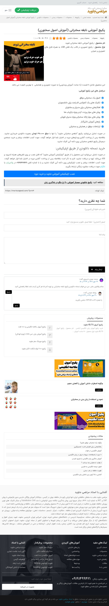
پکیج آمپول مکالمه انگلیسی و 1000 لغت (32, 326)
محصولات (69, 17)
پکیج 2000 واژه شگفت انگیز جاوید (34, 348)
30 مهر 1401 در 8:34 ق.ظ (87, 295)
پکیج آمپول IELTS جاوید (93, 324)
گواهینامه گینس (19, 559)
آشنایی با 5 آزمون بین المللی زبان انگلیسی (87, 474)
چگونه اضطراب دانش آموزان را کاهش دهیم (85, 383)
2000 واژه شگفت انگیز (45, 551)
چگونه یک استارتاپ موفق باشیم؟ (91, 442)
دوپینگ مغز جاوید (46, 547)
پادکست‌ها (76, 567)
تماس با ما (103, 2)
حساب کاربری (81, 2)
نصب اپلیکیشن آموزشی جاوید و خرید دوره (54, 174)
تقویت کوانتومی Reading (43, 567)
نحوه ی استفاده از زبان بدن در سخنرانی (87, 399)
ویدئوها (77, 563)
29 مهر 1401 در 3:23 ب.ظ (89, 281)
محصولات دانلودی (43, 17)
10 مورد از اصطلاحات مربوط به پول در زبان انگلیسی (85, 454)
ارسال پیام (98, 269)
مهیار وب (84, 601)
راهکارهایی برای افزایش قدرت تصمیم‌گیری (88, 446)
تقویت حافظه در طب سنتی (92, 470)
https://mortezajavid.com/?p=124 (19, 190)
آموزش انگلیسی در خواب (93, 450)
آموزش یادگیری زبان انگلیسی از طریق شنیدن (87, 458)
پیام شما (102, 234)
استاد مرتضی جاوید (65, 599)
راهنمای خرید (93, 2)
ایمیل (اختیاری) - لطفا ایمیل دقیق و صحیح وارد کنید (85, 221)
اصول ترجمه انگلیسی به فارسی (91, 466)
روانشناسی (76, 551)
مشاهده (99, 390)
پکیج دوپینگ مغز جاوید (37, 341)
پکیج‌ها (77, 17)
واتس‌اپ (9, 162)
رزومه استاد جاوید (18, 555)
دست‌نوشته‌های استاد (72, 555)
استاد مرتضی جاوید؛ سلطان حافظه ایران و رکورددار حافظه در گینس (97, 10)
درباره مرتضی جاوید (99, 555)
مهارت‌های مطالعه (73, 559)
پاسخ (8, 292)
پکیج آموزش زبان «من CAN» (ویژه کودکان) (30, 334)
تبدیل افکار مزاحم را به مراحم (42, 559)
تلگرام (102, 166)
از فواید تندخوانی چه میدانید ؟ (91, 462)
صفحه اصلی (87, 17)
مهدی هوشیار (69, 601)
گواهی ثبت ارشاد (19, 563)
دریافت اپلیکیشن (28, 10)
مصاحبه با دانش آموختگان (15, 567)
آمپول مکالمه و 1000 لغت (43, 555)
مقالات (104, 563)
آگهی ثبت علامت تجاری (16, 551)
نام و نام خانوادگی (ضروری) (95, 209)
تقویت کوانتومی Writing (43, 563)
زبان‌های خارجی (74, 547)
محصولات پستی (57, 17)
